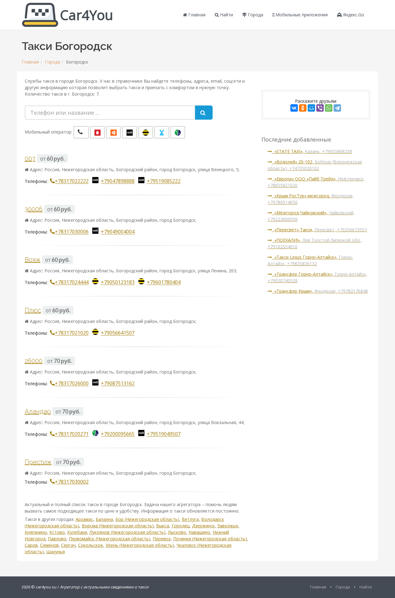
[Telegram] (337, 108)
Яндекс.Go (353, 15)
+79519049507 (164, 434)
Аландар (38, 411)
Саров (31, 545)
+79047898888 (118, 181)
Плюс (33, 310)
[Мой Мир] (311, 108)
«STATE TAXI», (312, 151)
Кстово (57, 532)
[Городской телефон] (81, 132)
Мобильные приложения (301, 15)
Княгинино (36, 532)
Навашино (199, 532)
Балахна (104, 519)
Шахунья (55, 552)
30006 (34, 209)
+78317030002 (72, 481)
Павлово (57, 539)
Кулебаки (77, 532)
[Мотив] (113, 132)
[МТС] (97, 132)
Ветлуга (190, 519)
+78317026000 (72, 383)
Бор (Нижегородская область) (147, 519)
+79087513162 (118, 383)
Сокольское (90, 545)
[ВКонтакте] (294, 108)
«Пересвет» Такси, (319, 230)
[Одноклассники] (302, 108)
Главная (196, 15)
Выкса (162, 526)
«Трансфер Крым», (320, 291)
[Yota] (161, 132)
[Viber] (320, 108)
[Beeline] (145, 132)
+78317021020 (72, 333)
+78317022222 (72, 181)
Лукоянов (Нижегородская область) (127, 532)
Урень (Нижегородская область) (140, 545)
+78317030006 (72, 232)
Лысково (177, 532)
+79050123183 (118, 282)
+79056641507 (118, 333)
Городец (180, 526)
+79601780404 (164, 282)
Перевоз (162, 539)
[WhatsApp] (328, 108)
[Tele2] (129, 132)
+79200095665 (118, 434)
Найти (226, 15)
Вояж (32, 259)
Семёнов (49, 545)
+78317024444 (72, 282)
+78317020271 (72, 434)
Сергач (68, 545)
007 (30, 158)
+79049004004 (118, 232)
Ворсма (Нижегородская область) (118, 526)
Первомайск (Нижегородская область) (109, 539)
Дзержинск (203, 526)
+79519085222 (164, 181)
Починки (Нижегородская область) (210, 539)
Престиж (38, 462)
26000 (34, 361)
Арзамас (84, 519)
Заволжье (227, 526)
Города (255, 15)
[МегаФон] (177, 132)
